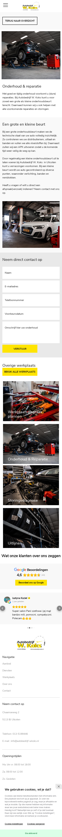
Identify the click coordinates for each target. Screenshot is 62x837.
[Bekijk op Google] (7, 600)
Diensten (7, 670)
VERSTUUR (20, 349)
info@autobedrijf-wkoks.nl (25, 741)
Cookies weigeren (36, 824)
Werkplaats (8, 677)
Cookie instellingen (14, 824)
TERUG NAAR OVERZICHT (20, 21)
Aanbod (6, 663)
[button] (2, 608)
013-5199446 (20, 733)
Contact (6, 690)
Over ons (7, 684)
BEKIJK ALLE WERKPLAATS (19, 372)
